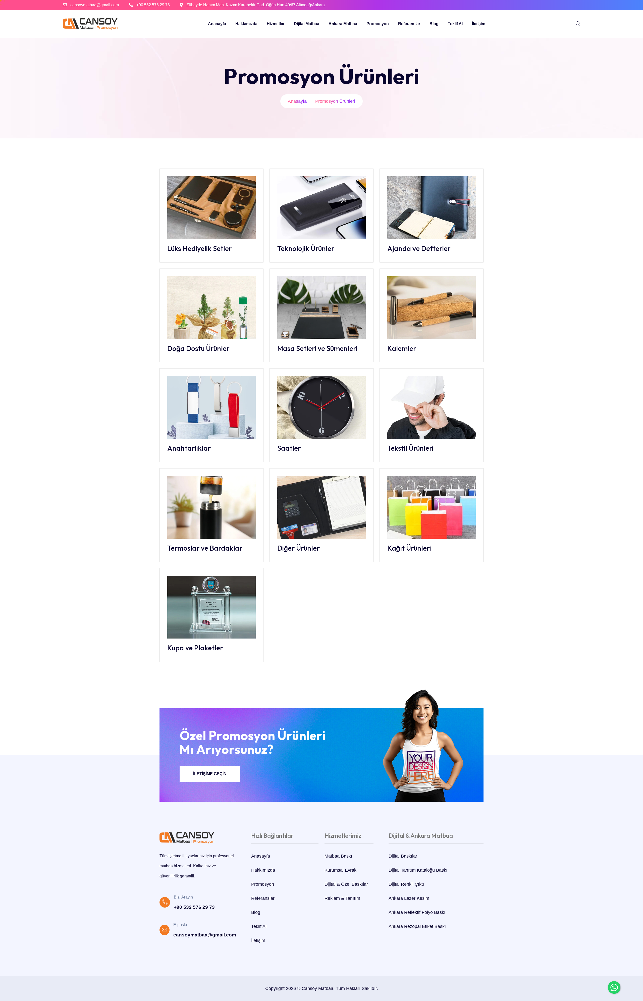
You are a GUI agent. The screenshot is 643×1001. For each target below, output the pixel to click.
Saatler (289, 448)
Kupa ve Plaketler (195, 647)
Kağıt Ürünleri (409, 548)
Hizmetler (276, 24)
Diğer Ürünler (298, 548)
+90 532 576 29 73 (153, 5)
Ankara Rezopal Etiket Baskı (417, 926)
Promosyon (377, 24)
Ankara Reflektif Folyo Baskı (417, 912)
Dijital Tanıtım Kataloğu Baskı (418, 870)
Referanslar (409, 24)
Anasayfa (217, 24)
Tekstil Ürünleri (410, 448)
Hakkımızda (246, 24)
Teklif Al (455, 24)
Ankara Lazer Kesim (409, 898)
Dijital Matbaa (306, 24)
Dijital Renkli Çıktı (406, 884)
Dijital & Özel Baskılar (346, 884)
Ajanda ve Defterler (419, 248)
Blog (434, 24)
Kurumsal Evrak (340, 870)
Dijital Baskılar (403, 856)
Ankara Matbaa (343, 24)
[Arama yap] (578, 24)
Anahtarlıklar (189, 448)
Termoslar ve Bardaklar (204, 548)
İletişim (478, 24)
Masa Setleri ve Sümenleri (317, 348)
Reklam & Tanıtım (342, 898)
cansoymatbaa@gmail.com (94, 5)
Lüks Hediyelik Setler (199, 248)
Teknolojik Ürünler (305, 248)
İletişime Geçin (210, 774)
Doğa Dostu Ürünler (198, 348)
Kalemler (401, 348)
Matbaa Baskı (338, 856)
